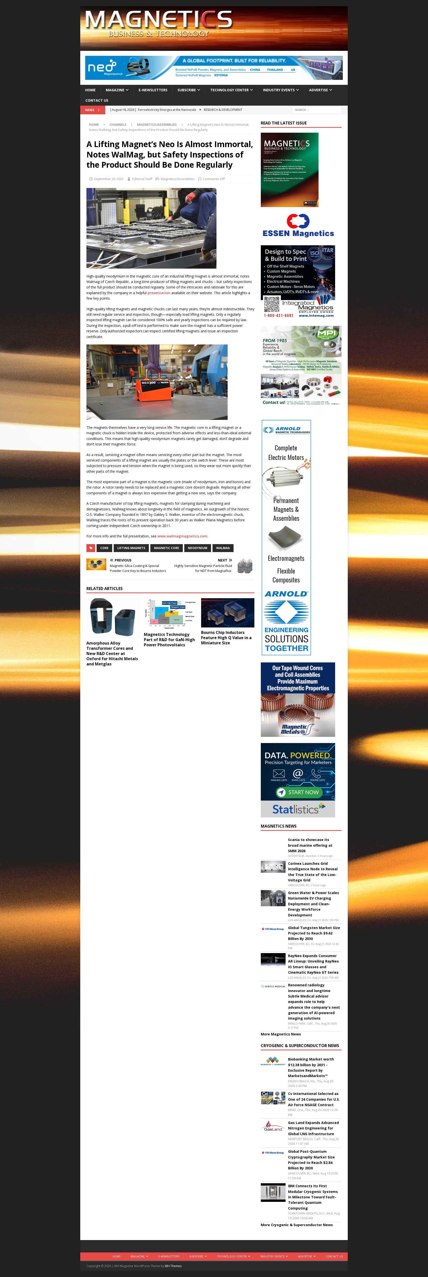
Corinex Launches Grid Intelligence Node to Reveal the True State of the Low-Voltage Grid (313, 871)
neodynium (197, 548)
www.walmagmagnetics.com (182, 536)
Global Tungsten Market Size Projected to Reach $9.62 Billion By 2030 (314, 933)
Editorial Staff (142, 179)
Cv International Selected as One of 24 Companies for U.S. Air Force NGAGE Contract (314, 1099)
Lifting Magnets (131, 548)
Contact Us (96, 100)
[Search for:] (317, 109)
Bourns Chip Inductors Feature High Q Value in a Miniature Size (226, 638)
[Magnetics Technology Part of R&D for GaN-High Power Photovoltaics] (170, 613)
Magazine (115, 90)
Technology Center (229, 90)
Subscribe (187, 90)
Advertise (318, 90)
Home (90, 90)
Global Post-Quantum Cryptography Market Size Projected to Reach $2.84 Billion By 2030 (311, 1159)
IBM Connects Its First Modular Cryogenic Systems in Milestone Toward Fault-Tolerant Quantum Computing (313, 1197)
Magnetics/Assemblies (178, 179)
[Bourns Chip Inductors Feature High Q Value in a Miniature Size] (227, 612)
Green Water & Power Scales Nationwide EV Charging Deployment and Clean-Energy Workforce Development (313, 903)
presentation (159, 292)
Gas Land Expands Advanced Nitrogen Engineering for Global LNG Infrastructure (313, 1128)
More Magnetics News (281, 1034)
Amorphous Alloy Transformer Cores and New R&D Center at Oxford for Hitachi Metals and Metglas (112, 653)
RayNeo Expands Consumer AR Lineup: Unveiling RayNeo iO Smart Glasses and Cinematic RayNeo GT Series (313, 964)
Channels (118, 124)
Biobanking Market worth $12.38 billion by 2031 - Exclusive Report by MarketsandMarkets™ (311, 1067)
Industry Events (279, 90)
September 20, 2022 (109, 179)
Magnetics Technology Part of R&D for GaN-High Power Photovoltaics (169, 640)
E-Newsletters (153, 90)
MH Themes (173, 1266)
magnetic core (166, 548)
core (104, 548)
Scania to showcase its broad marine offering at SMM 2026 (310, 845)
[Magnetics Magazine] (214, 48)
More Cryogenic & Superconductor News (297, 1224)
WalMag (223, 548)
